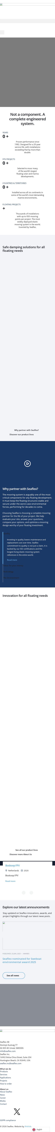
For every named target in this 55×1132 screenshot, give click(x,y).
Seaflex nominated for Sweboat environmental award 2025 (22, 960)
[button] (27, 21)
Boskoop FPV (12, 865)
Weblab (28, 1126)
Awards (26, 954)
